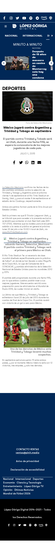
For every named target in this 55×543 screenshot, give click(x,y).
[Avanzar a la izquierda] (4, 63)
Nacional (11, 35)
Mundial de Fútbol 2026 (16, 493)
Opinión (7, 490)
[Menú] (6, 26)
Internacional (32, 35)
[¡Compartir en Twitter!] (21, 162)
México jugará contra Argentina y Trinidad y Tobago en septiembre (27, 129)
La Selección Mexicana (13, 187)
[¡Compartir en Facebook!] (14, 162)
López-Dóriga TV (33, 486)
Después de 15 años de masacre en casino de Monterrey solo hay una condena (39, 64)
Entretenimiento (12, 486)
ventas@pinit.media (27, 452)
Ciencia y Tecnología (29, 482)
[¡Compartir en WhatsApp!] (26, 162)
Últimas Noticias (24, 490)
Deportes (14, 88)
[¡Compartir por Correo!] (39, 162)
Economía (9, 482)
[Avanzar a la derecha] (52, 35)
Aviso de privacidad (27, 461)
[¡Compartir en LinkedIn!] (33, 162)
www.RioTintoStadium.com (15, 232)
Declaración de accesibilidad (27, 469)
